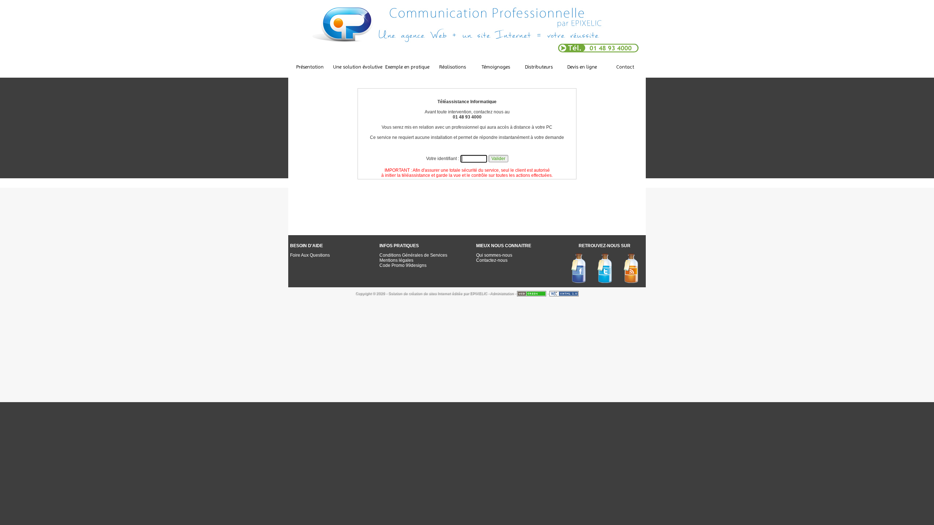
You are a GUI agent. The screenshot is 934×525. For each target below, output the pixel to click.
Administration (502, 293)
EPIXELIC (478, 293)
